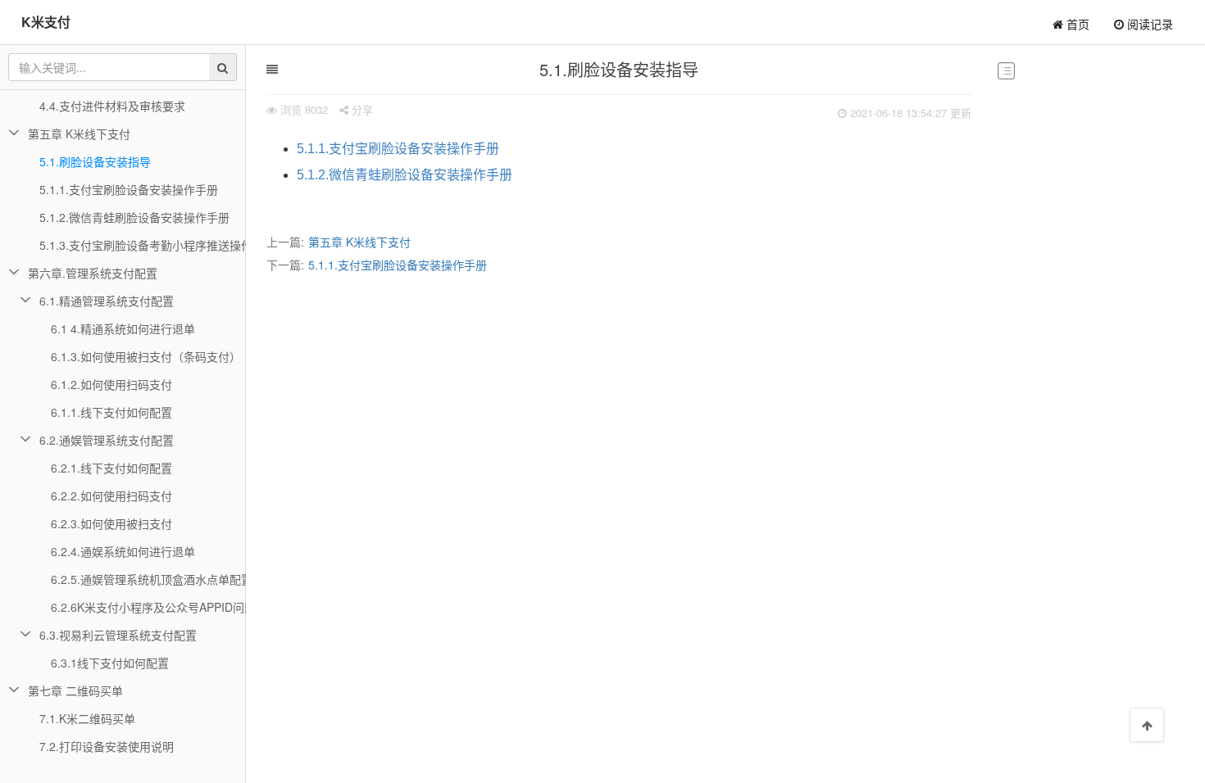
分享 (360, 109)
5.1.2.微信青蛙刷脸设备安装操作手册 (404, 175)
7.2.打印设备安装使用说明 (106, 746)
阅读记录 (1148, 24)
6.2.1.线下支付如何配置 (111, 467)
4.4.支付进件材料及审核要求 (112, 105)
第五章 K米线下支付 (359, 241)
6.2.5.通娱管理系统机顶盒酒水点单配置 (148, 579)
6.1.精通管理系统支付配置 (106, 300)
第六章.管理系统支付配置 (92, 273)
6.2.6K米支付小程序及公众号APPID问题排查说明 (148, 607)
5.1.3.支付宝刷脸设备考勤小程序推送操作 (142, 245)
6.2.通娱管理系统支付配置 (106, 440)
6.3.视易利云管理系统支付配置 (118, 635)
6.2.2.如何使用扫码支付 (111, 495)
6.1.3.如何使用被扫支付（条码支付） (146, 356)
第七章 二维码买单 (75, 690)
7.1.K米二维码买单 (87, 718)
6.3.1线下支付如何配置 (110, 662)
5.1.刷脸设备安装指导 (95, 161)
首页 (1076, 24)
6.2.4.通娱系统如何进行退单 (123, 551)
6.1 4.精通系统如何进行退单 (123, 328)
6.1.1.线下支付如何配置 (111, 412)
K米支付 (45, 21)
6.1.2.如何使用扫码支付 (111, 384)
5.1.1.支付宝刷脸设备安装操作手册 (398, 149)
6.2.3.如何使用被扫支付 (111, 523)
